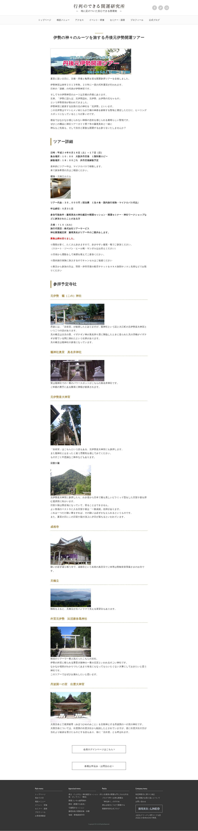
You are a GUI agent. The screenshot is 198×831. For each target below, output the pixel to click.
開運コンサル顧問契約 (77, 801)
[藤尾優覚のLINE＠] (149, 812)
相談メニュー (63, 20)
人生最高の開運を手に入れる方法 (115, 794)
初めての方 (39, 798)
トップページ (44, 20)
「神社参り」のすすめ (111, 801)
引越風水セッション (76, 808)
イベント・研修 (96, 20)
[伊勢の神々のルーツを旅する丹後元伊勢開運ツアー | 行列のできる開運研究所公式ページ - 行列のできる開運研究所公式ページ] (99, 7)
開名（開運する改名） (77, 804)
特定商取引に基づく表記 (145, 794)
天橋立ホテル (64, 176)
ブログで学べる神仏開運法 (112, 798)
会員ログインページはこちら (98, 749)
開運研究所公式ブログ (111, 809)
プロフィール (137, 20)
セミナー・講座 (117, 20)
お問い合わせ (141, 801)
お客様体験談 (40, 816)
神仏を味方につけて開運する (113, 805)
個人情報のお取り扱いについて (148, 798)
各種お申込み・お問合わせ (98, 766)
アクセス (79, 20)
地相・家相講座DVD (76, 815)
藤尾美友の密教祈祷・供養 (79, 811)
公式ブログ (154, 20)
